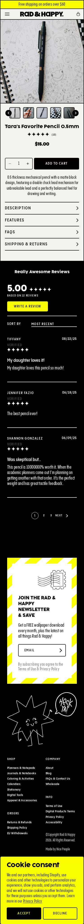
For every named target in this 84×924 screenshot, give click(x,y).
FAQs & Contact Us (58, 778)
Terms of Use (54, 806)
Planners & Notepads (21, 768)
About (50, 768)
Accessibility (54, 822)
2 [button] (44, 515)
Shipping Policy (17, 828)
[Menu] (7, 14)
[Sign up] (60, 650)
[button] (8, 113)
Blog (49, 773)
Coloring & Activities (20, 778)
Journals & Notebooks (21, 773)
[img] (18, 350)
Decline (60, 913)
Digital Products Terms (60, 811)
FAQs (10, 232)
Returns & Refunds (19, 822)
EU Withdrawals (17, 833)
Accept (23, 913)
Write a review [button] (27, 306)
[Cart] (79, 14)
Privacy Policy (32, 901)
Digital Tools (15, 795)
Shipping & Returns (26, 244)
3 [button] (51, 515)
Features (14, 220)
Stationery (14, 789)
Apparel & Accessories (22, 800)
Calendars (13, 784)
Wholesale (53, 784)
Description (18, 208)
